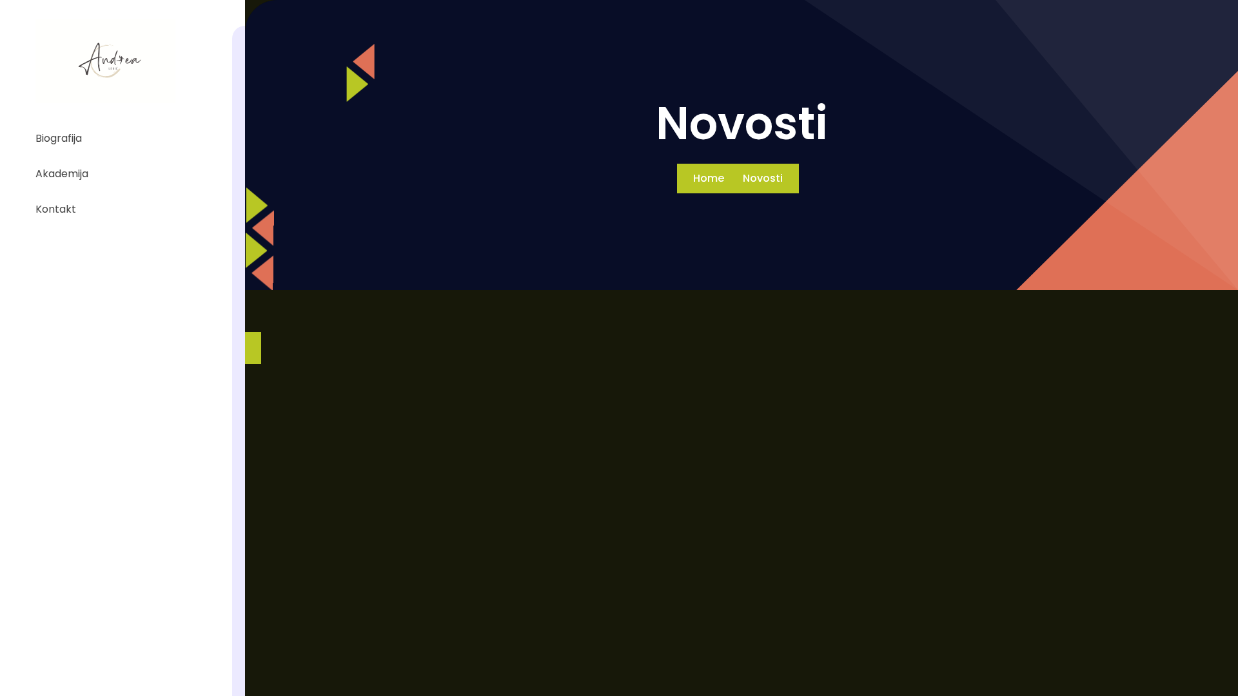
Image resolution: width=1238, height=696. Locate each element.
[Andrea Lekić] (105, 61)
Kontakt (55, 209)
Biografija (58, 138)
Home (708, 178)
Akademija (61, 173)
